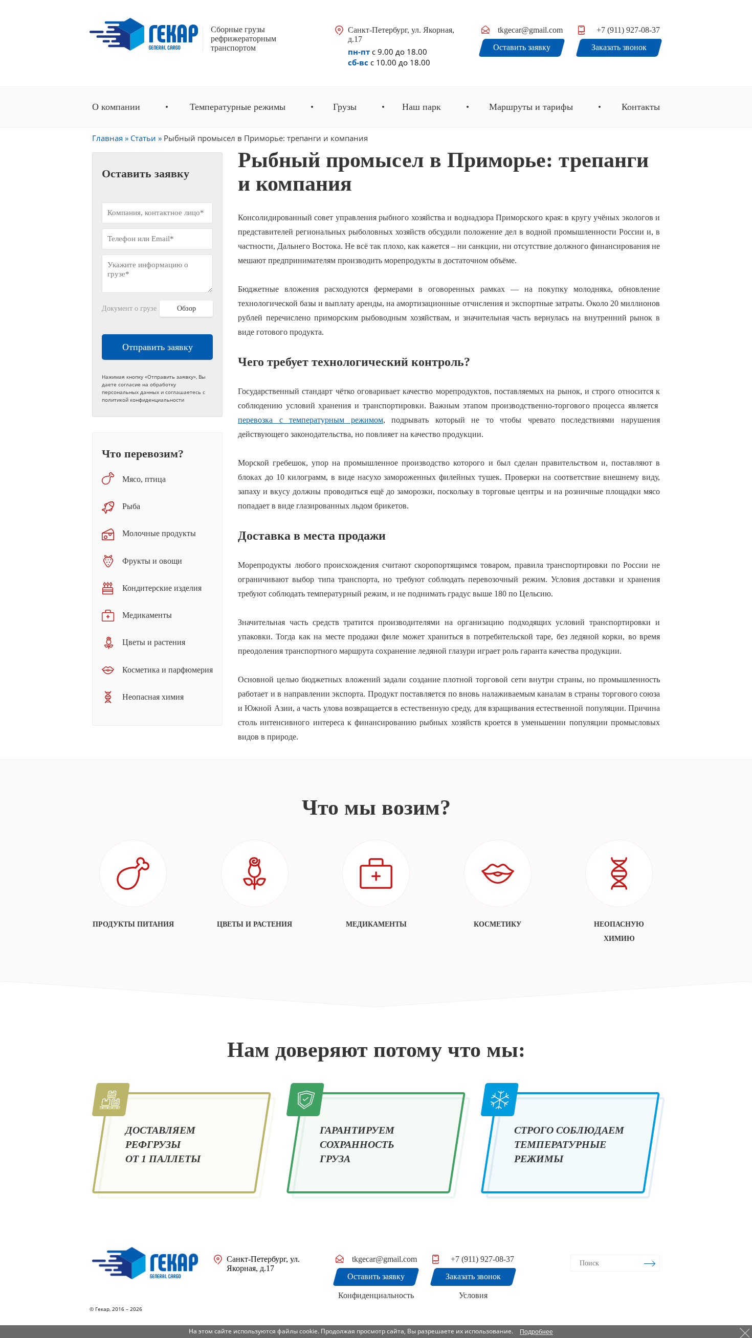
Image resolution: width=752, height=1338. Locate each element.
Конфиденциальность (376, 1295)
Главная (107, 138)
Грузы (345, 107)
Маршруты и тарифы (531, 107)
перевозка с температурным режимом (310, 420)
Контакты (641, 107)
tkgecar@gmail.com (530, 30)
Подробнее (536, 1331)
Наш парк (421, 107)
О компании (116, 107)
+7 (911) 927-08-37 (628, 30)
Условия (473, 1295)
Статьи (143, 138)
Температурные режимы (237, 107)
